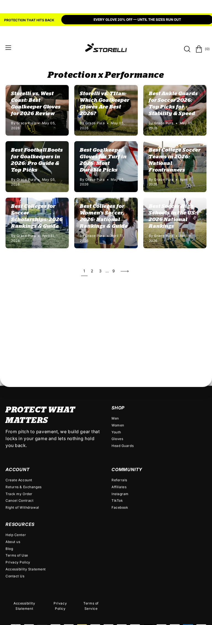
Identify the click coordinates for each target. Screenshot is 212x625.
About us (13, 541)
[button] (186, 49)
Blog (9, 548)
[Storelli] (106, 47)
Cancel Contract (19, 501)
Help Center (16, 535)
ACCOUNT (18, 469)
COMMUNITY (127, 469)
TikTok (117, 501)
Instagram (120, 494)
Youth (116, 432)
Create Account (19, 480)
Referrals (119, 480)
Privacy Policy (18, 562)
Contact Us (15, 576)
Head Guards (123, 446)
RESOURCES (20, 524)
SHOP (118, 407)
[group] (106, 20)
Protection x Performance (106, 75)
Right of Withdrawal (22, 507)
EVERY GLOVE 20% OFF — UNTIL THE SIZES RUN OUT (137, 19)
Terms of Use (17, 555)
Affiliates (119, 487)
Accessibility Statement (26, 569)
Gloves (117, 439)
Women (118, 425)
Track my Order (19, 494)
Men (115, 418)
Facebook (120, 507)
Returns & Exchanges (24, 487)
